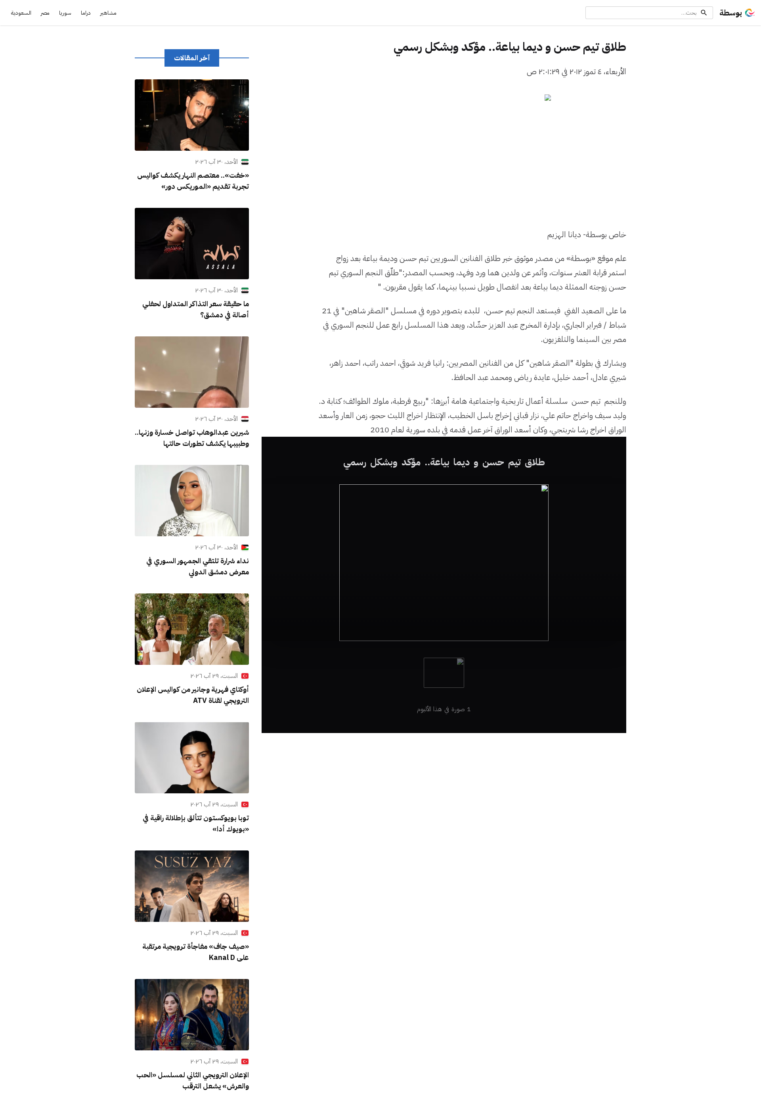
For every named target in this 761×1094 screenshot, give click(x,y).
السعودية (21, 13)
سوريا (65, 13)
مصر (45, 13)
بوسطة (730, 12)
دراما (86, 13)
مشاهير (108, 13)
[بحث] (704, 13)
